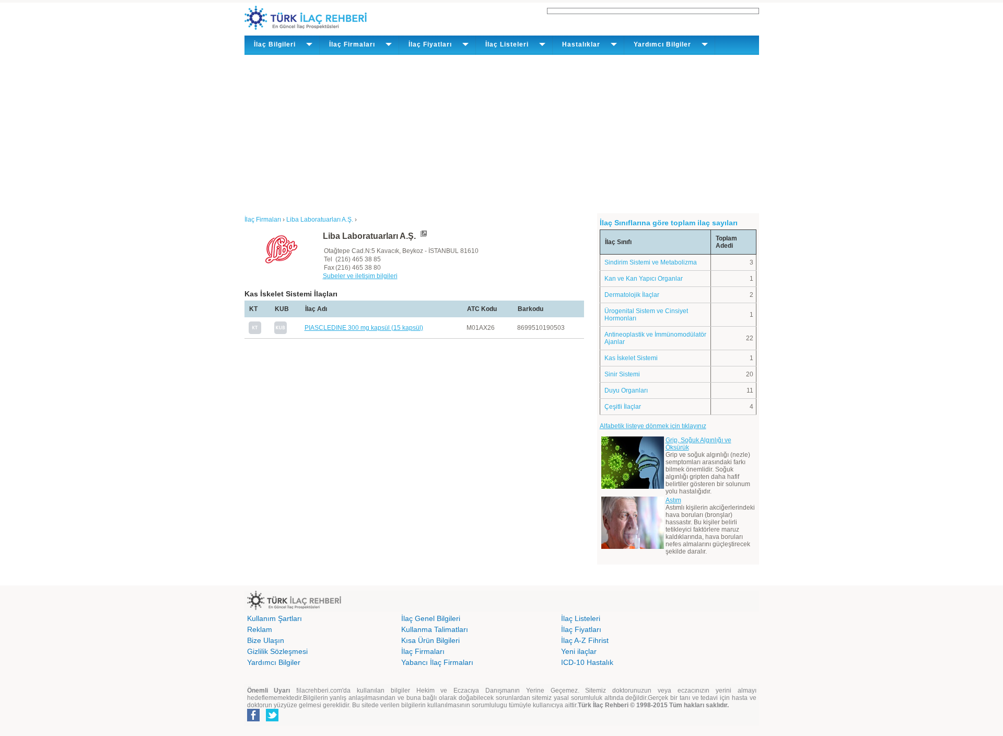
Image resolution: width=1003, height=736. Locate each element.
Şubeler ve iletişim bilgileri (360, 276)
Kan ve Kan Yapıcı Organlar (643, 278)
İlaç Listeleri (580, 618)
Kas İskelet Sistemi (631, 358)
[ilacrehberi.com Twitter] (272, 719)
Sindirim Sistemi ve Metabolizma (650, 262)
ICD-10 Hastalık (587, 662)
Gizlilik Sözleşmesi (277, 651)
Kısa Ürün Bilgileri (430, 640)
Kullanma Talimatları (434, 629)
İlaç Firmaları (423, 651)
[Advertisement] (501, 133)
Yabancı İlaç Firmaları (437, 662)
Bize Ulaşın (265, 640)
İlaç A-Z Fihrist (585, 640)
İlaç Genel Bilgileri (430, 618)
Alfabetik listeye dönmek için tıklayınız (653, 426)
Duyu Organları (626, 390)
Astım (673, 500)
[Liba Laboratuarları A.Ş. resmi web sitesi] (423, 236)
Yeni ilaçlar (579, 651)
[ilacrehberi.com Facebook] (253, 719)
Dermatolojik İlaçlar (631, 294)
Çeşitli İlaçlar (622, 406)
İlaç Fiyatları (581, 629)
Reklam (259, 629)
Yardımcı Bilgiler (273, 662)
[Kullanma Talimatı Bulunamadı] (255, 332)
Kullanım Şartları (274, 618)
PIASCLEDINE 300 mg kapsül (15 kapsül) (364, 327)
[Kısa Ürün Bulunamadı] (280, 332)
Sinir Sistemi (622, 374)
